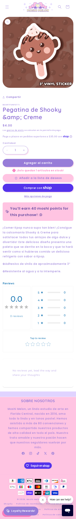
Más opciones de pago (38, 196)
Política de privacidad (59, 503)
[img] (16, 307)
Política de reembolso (29, 503)
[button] (7, 7)
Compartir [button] (13, 97)
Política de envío (54, 509)
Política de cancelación (57, 514)
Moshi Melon (34, 499)
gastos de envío (15, 130)
